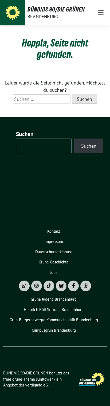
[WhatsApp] (24, 286)
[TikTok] (49, 286)
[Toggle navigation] (101, 12)
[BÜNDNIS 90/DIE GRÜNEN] (12, 12)
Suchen (25, 134)
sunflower (44, 379)
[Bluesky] (61, 286)
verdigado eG (36, 385)
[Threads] (85, 286)
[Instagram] (36, 286)
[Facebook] (73, 286)
